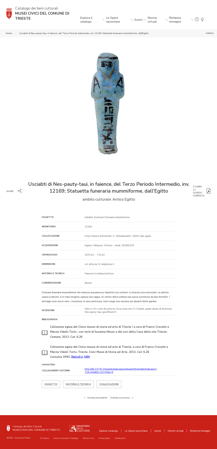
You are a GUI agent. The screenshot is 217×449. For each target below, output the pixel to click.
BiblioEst (77, 357)
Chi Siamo (44, 438)
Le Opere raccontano (113, 20)
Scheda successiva (120, 397)
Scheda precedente (97, 397)
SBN (87, 357)
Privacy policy (104, 438)
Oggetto (51, 384)
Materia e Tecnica (78, 384)
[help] (197, 19)
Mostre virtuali (152, 20)
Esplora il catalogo (86, 20)
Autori (138, 20)
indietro (210, 33)
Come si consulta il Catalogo (65, 438)
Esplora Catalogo (108, 430)
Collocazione (109, 384)
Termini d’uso (88, 438)
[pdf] (209, 191)
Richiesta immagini (175, 20)
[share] (20, 190)
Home (9, 33)
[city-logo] (8, 428)
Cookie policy (120, 438)
